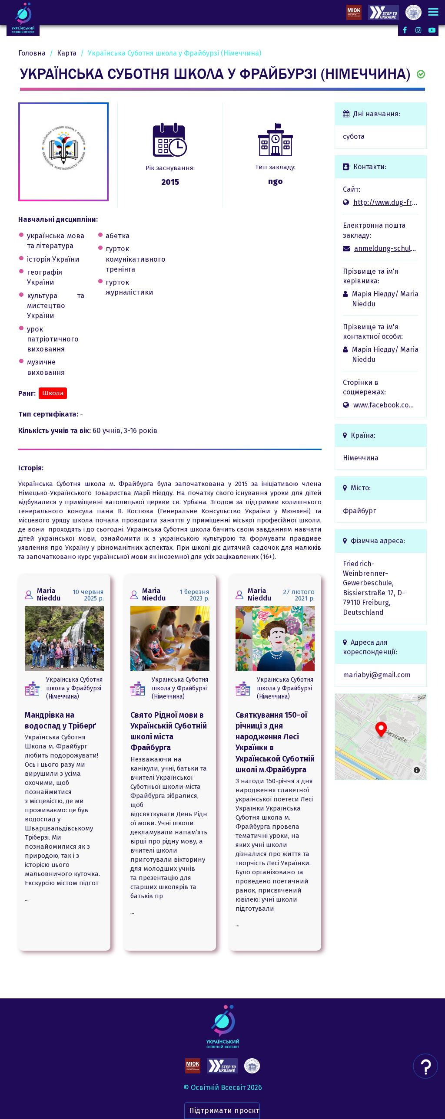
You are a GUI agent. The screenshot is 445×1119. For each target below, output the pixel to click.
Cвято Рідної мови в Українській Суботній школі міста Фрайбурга (168, 731)
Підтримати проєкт (224, 1110)
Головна (32, 53)
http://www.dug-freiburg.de (386, 202)
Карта (66, 53)
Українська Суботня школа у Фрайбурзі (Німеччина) (74, 688)
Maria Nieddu (49, 594)
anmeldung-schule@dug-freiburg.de (386, 248)
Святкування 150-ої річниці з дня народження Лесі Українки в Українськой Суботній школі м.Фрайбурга (275, 742)
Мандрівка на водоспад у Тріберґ (60, 720)
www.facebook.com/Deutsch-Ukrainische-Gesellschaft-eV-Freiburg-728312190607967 (386, 405)
